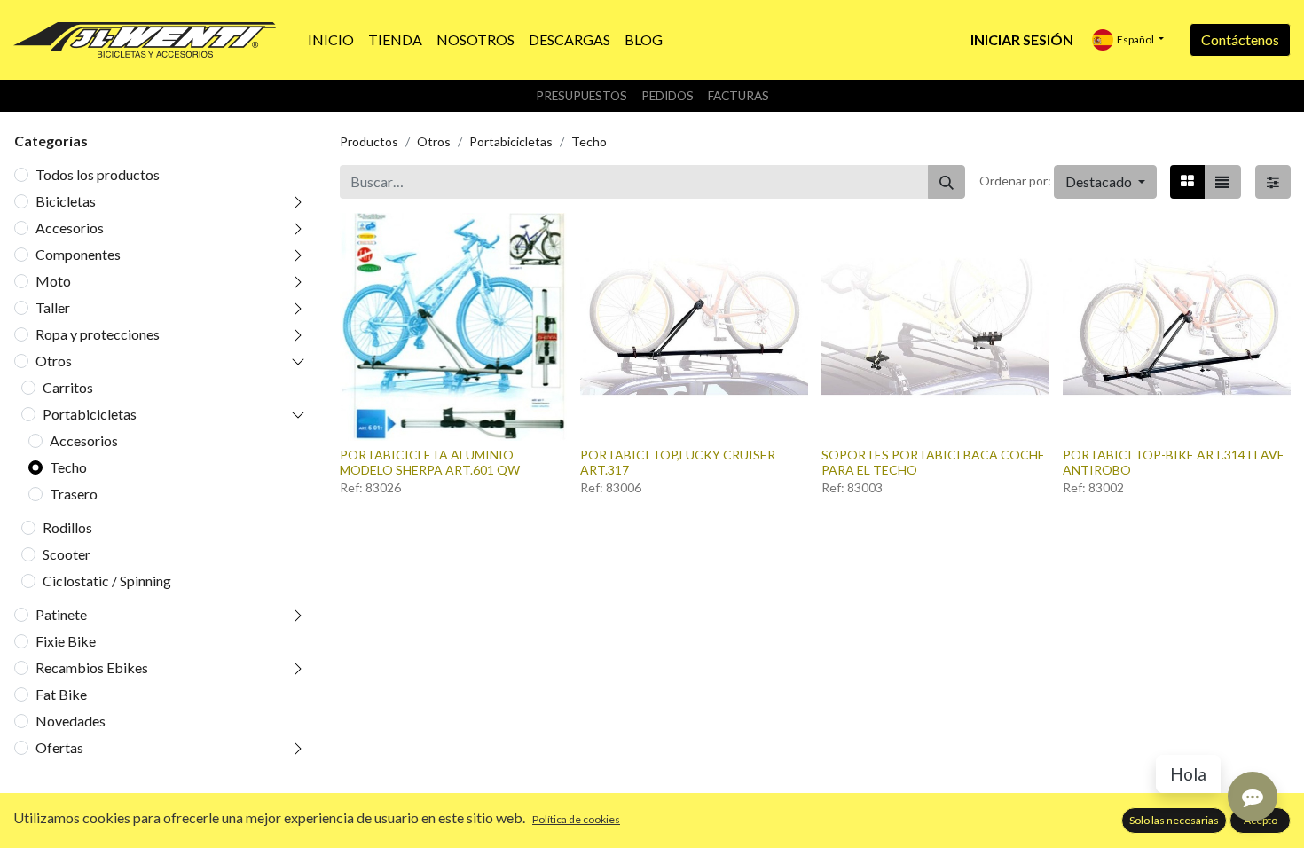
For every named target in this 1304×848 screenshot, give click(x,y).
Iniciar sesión (1021, 39)
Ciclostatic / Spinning (107, 580)
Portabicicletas (90, 413)
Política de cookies (576, 819)
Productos (369, 141)
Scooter (66, 554)
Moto (53, 280)
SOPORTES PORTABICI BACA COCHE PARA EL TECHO (933, 462)
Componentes (78, 254)
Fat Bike (61, 694)
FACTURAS (738, 96)
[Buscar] (946, 182)
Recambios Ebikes (91, 667)
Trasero (74, 493)
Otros (53, 360)
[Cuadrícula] (1187, 182)
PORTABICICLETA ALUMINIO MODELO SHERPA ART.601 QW (430, 462)
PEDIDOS (667, 96)
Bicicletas (65, 200)
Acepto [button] (1260, 820)
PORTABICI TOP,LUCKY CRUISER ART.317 (677, 462)
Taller (52, 307)
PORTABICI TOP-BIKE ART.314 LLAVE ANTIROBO (1173, 462)
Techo (68, 467)
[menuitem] (331, 40)
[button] (1105, 182)
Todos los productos (97, 174)
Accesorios (69, 227)
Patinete (61, 614)
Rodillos (67, 527)
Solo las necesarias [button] (1174, 820)
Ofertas (59, 747)
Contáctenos (1240, 39)
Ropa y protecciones (97, 334)
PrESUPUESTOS (581, 96)
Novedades (70, 720)
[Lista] (1222, 182)
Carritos (68, 387)
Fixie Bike (65, 640)
